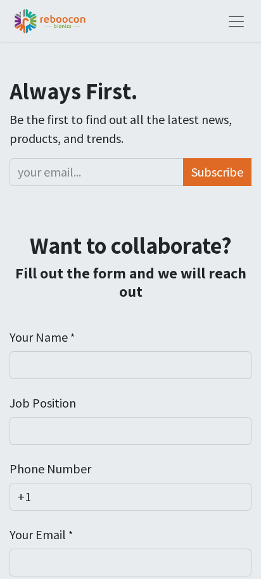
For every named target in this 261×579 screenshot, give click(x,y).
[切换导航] (236, 21)
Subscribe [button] (217, 172)
